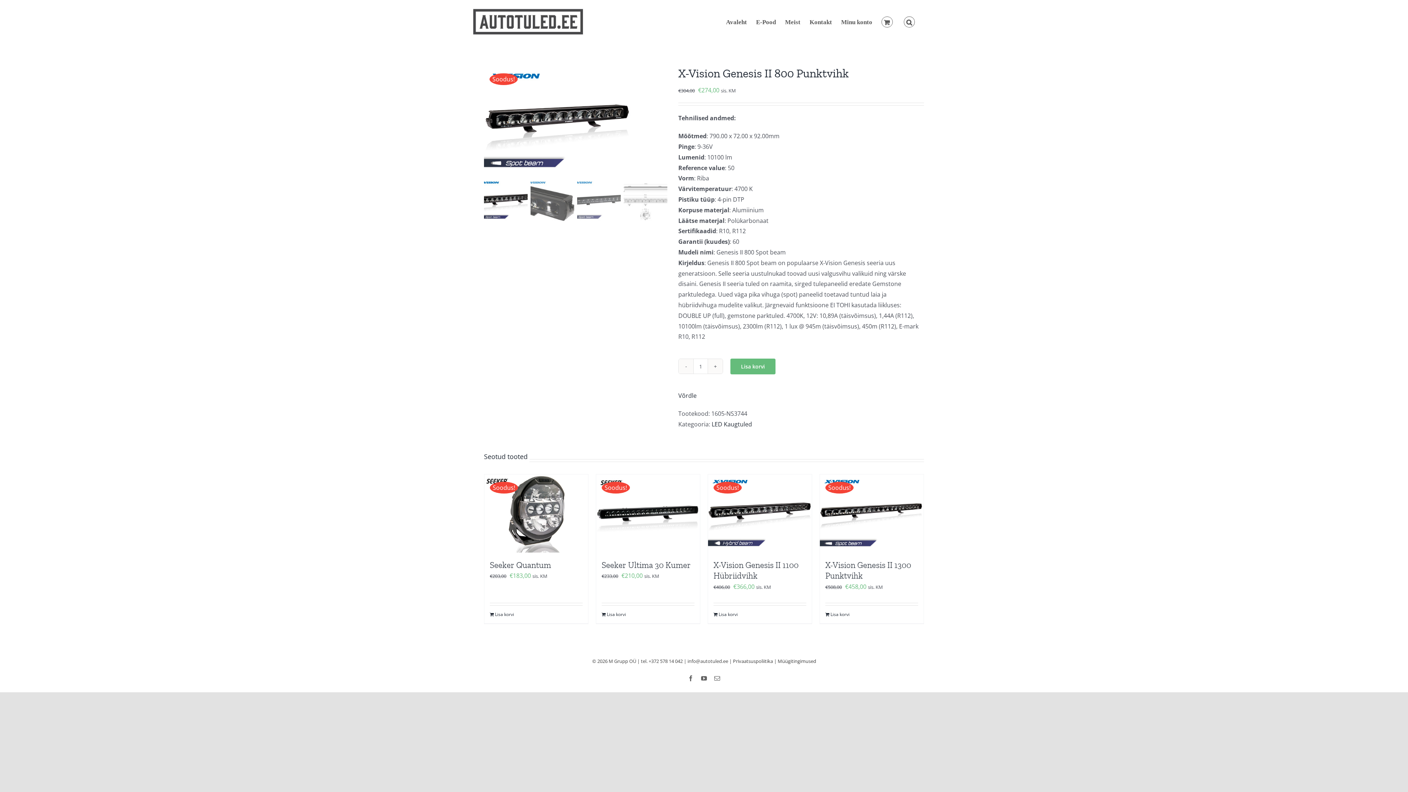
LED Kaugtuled (732, 424)
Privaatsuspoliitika (753, 661)
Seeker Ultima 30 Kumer (646, 565)
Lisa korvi (753, 366)
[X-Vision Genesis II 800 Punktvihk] (575, 121)
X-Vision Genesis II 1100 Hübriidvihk (756, 570)
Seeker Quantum (520, 565)
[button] (909, 22)
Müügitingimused (797, 661)
